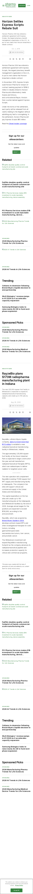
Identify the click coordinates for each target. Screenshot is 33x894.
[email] (23, 59)
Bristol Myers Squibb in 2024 (13, 521)
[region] (16, 886)
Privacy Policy (19, 885)
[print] (30, 59)
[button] (3, 5)
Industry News (7, 16)
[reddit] (20, 59)
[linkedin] (13, 59)
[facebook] (10, 59)
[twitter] (16, 59)
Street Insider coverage (18, 124)
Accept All (16, 890)
